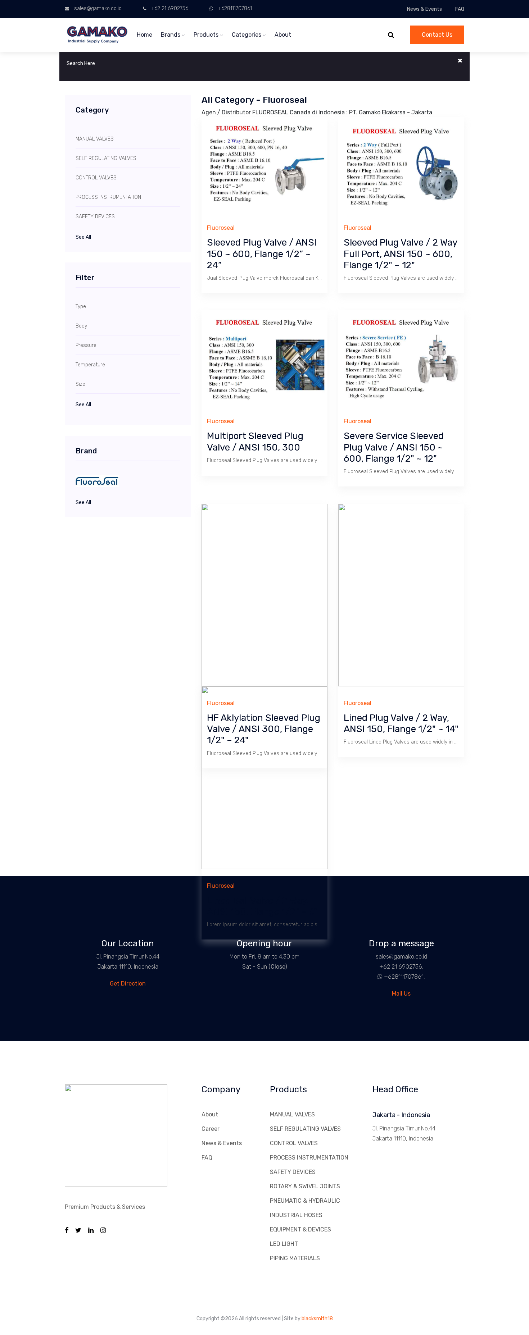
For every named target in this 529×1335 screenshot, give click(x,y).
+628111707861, (404, 976)
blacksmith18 (317, 1319)
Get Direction (128, 983)
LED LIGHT (284, 1243)
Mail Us (401, 993)
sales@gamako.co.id (98, 8)
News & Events (424, 9)
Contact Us (437, 34)
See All (83, 237)
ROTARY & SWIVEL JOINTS (305, 1186)
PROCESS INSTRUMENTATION (309, 1157)
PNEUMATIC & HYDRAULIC (305, 1200)
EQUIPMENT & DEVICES (300, 1229)
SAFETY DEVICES (293, 1172)
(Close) (277, 966)
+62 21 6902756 (169, 8)
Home (144, 34)
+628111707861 (235, 8)
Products (207, 34)
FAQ (459, 9)
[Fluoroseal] (128, 481)
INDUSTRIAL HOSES (296, 1215)
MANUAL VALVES (292, 1114)
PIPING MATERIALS (295, 1258)
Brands (171, 34)
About (283, 34)
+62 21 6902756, (401, 966)
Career (211, 1128)
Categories (247, 34)
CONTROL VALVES (294, 1143)
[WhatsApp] (377, 976)
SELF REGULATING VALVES (305, 1128)
